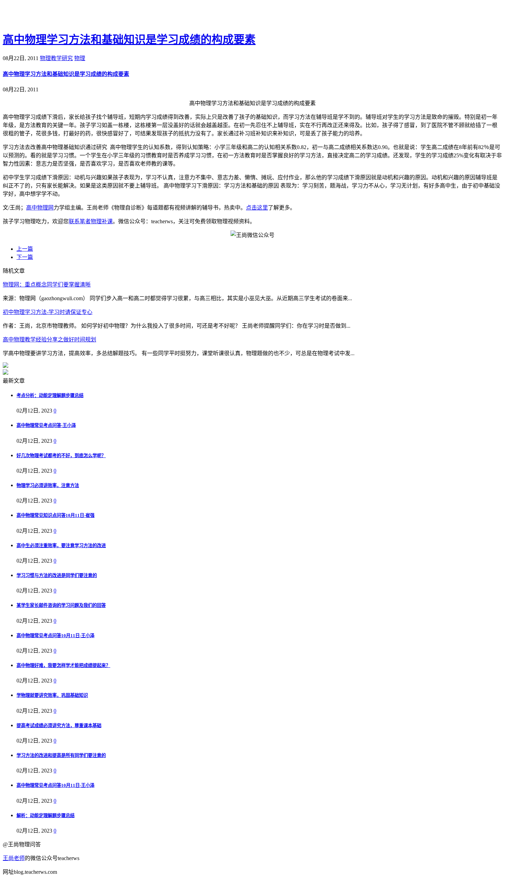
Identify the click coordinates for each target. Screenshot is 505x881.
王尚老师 (14, 858)
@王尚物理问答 (41, 16)
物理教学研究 (56, 58)
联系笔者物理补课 (91, 221)
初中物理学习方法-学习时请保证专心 (47, 312)
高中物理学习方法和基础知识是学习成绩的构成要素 (129, 39)
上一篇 (24, 249)
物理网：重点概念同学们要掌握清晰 (47, 284)
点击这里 (257, 208)
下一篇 (24, 257)
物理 (79, 58)
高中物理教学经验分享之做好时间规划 (49, 339)
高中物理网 (40, 208)
